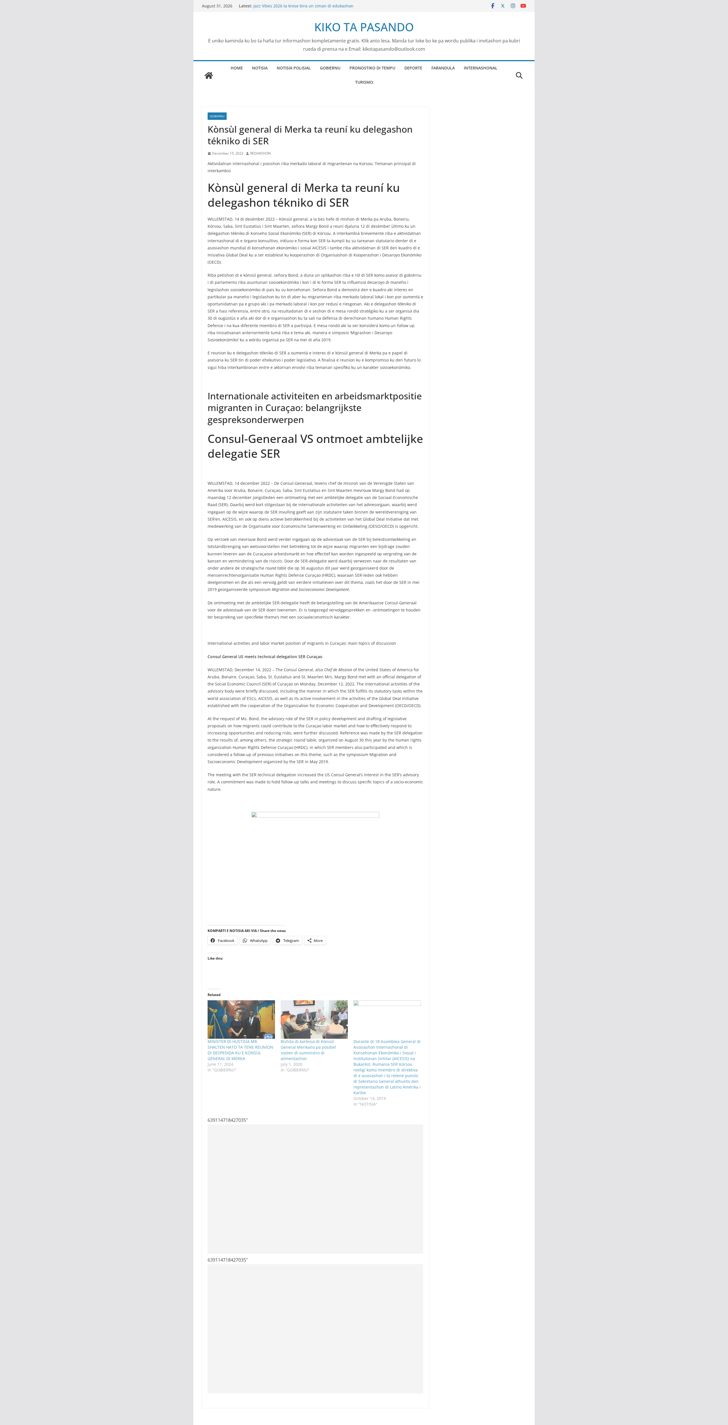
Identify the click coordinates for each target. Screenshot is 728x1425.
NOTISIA (260, 68)
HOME (237, 68)
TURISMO (364, 82)
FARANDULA (443, 68)
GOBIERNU (330, 68)
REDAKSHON (260, 153)
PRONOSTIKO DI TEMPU (372, 68)
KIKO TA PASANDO (364, 27)
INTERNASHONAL (480, 68)
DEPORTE (413, 68)
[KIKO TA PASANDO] (209, 75)
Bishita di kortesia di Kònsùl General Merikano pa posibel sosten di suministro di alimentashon (308, 1050)
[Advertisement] (315, 1189)
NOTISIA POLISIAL (294, 68)
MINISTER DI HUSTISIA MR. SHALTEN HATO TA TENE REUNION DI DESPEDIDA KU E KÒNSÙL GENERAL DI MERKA (240, 1050)
